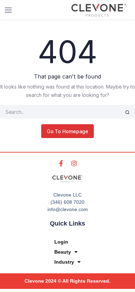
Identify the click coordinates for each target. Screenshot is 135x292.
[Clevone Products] (99, 10)
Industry (64, 262)
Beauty (62, 252)
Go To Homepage (68, 131)
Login (61, 242)
